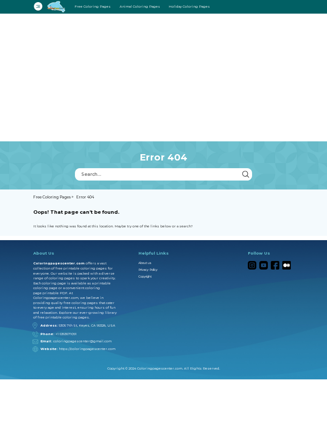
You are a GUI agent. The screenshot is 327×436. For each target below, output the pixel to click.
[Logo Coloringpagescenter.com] (57, 7)
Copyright (145, 276)
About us (145, 263)
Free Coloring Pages (93, 7)
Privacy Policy (148, 270)
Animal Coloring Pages (140, 7)
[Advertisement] (163, 77)
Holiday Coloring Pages (189, 7)
